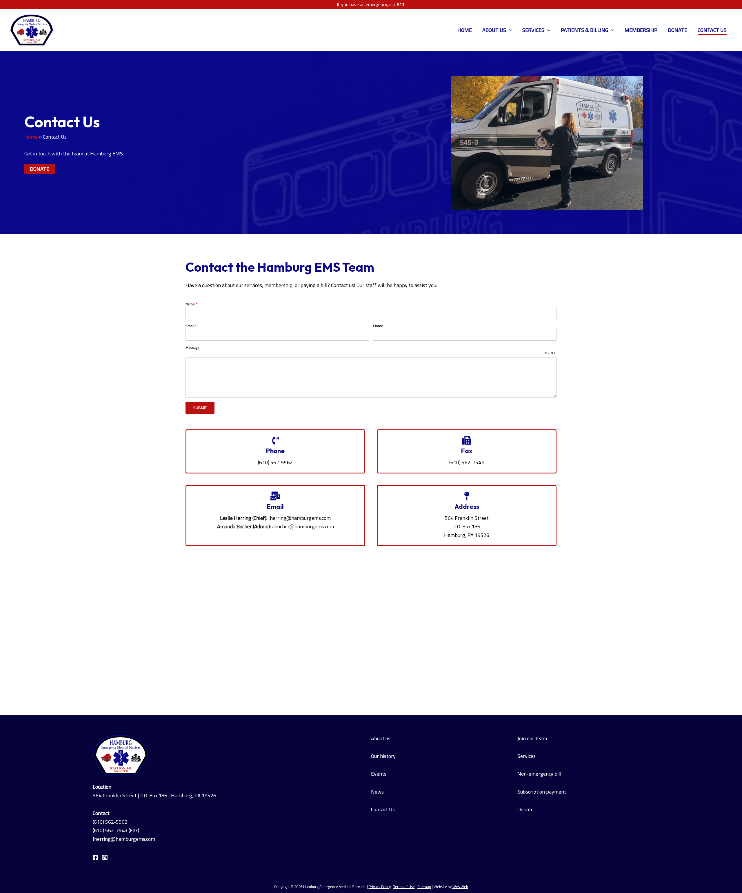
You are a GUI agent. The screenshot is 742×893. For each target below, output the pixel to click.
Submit (200, 407)
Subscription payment (541, 791)
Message (192, 348)
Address (466, 506)
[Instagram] (105, 857)
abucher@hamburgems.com (303, 526)
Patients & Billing (584, 30)
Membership (641, 30)
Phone (378, 326)
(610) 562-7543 (110, 830)
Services (533, 30)
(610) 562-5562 (110, 822)
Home (464, 30)
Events (378, 773)
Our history (383, 756)
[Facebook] (96, 857)
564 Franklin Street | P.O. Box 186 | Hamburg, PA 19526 (154, 795)
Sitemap (424, 886)
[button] (509, 30)
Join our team (532, 738)
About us (380, 738)
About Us (494, 30)
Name (191, 304)
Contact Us (712, 30)
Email (191, 326)
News (377, 791)
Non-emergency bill (539, 773)
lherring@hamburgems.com (299, 518)
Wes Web (460, 886)
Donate (677, 30)
